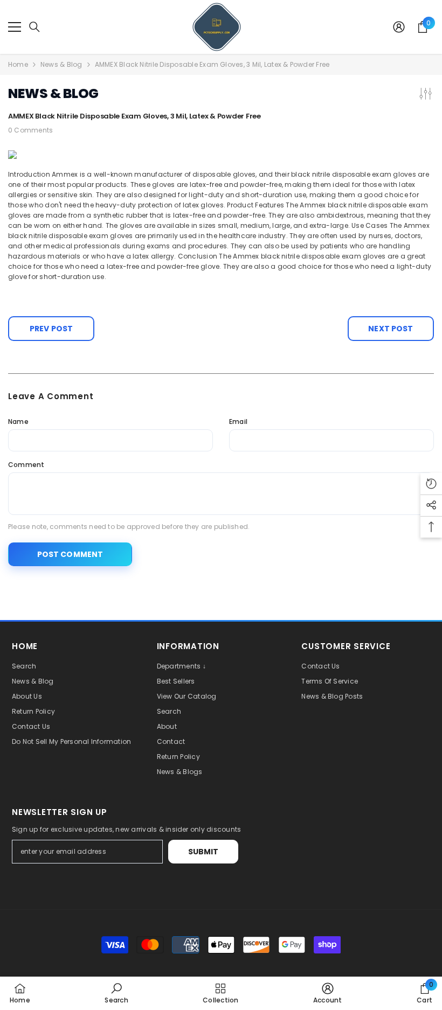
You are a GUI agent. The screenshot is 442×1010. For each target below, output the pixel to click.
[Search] (34, 26)
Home (18, 64)
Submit (203, 851)
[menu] (14, 26)
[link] (116, 993)
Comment (26, 464)
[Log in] (399, 27)
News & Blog (61, 64)
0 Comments (30, 130)
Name (18, 421)
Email (238, 421)
